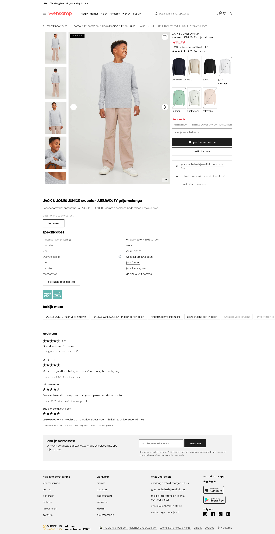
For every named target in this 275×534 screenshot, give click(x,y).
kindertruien (128, 26)
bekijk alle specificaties (61, 281)
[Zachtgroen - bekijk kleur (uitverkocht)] (194, 98)
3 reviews (199, 51)
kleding (101, 508)
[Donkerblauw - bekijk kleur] (179, 66)
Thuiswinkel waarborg (115, 527)
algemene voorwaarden (143, 527)
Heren (104, 13)
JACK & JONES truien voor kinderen (66, 316)
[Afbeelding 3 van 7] (56, 118)
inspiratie (102, 502)
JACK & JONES (133, 262)
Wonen (126, 13)
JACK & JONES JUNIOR (185, 33)
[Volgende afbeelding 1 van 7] (165, 107)
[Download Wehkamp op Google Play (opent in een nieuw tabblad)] (214, 502)
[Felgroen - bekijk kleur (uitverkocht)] (179, 98)
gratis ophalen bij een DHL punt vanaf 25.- (202, 166)
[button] (120, 256)
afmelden (160, 455)
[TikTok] (220, 514)
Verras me (195, 443)
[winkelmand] (230, 14)
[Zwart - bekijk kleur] (210, 66)
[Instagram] (205, 514)
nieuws (101, 483)
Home (77, 26)
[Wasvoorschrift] (120, 256)
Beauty (137, 13)
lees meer (53, 223)
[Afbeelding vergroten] (119, 108)
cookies (209, 527)
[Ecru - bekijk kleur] (194, 66)
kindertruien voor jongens (165, 316)
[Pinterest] (228, 514)
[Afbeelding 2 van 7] (56, 83)
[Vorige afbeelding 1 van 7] (73, 107)
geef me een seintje (204, 142)
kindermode (91, 26)
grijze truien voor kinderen (202, 316)
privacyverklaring (207, 452)
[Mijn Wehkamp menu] (220, 14)
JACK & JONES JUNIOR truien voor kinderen (118, 316)
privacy (198, 527)
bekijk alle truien (202, 151)
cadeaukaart (104, 495)
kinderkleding (110, 26)
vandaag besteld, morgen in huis (170, 483)
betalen (47, 502)
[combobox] (184, 13)
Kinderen (115, 13)
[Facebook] (213, 514)
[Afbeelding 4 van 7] (56, 152)
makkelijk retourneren (193, 184)
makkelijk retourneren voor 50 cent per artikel (168, 497)
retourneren (49, 508)
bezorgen (48, 495)
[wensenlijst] (225, 14)
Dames (94, 13)
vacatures (103, 489)
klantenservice (51, 483)
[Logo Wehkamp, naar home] (59, 14)
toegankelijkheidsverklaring (175, 527)
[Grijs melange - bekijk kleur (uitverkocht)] (225, 66)
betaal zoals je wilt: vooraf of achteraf (203, 176)
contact (48, 489)
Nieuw (84, 13)
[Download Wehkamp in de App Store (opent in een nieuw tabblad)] (214, 492)
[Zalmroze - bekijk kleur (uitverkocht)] (210, 98)
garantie (48, 514)
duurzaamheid (105, 514)
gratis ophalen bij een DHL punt (169, 489)
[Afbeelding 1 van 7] (56, 48)
